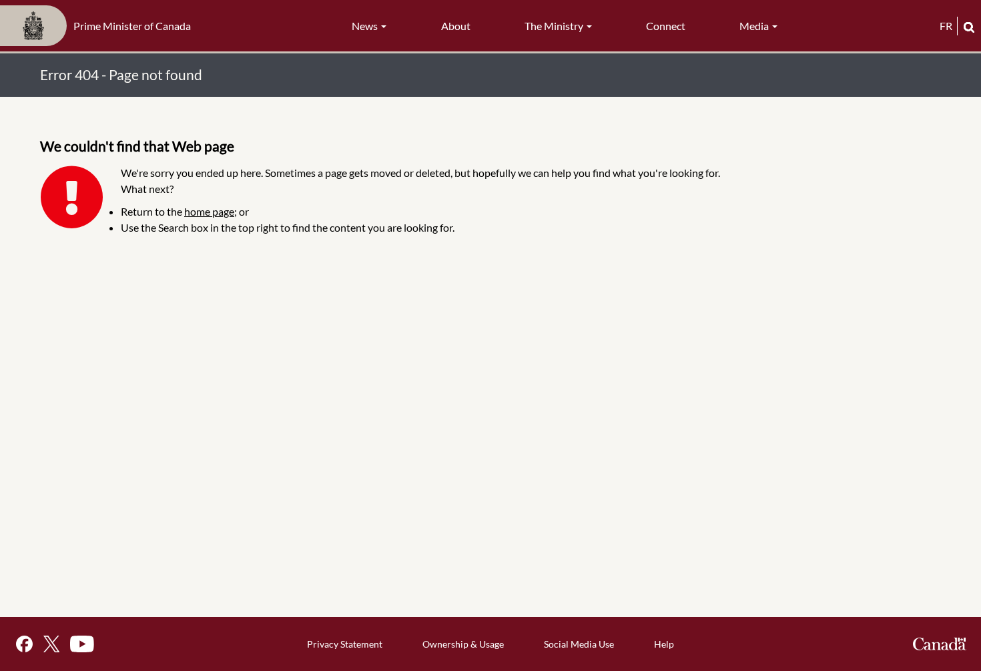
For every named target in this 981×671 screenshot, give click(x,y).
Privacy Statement (344, 644)
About (455, 25)
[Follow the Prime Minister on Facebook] (24, 644)
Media (755, 25)
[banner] (99, 26)
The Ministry (555, 25)
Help (664, 644)
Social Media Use (579, 644)
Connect (665, 25)
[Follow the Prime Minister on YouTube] (82, 644)
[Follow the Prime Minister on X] (51, 644)
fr (946, 25)
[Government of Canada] (939, 644)
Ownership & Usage (463, 644)
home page (209, 211)
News (366, 25)
